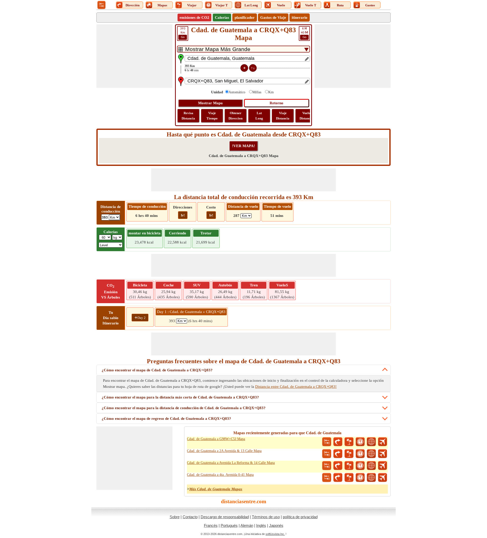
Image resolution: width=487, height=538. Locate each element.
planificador (245, 17)
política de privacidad (300, 517)
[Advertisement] (134, 56)
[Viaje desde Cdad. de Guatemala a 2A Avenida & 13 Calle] (349, 454)
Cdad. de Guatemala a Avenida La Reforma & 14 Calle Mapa (231, 463)
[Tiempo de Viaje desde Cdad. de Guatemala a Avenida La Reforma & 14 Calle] (360, 466)
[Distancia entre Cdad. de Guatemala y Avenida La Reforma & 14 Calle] (327, 466)
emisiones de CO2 (194, 17)
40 (304, 33)
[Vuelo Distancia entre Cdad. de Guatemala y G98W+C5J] (382, 442)
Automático (237, 92)
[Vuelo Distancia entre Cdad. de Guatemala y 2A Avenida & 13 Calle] (382, 454)
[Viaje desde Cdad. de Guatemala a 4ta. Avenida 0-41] (349, 478)
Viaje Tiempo (212, 115)
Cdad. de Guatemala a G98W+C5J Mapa (216, 439)
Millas (256, 92)
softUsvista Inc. (275, 533)
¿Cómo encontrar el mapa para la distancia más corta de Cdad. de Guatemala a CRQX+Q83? (180, 397)
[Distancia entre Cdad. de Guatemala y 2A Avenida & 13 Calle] (327, 454)
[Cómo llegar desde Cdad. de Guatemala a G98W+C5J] (338, 442)
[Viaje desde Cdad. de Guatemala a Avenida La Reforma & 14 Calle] (349, 466)
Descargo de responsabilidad (225, 517)
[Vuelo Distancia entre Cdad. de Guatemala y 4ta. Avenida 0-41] (382, 478)
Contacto (190, 517)
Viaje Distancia (282, 115)
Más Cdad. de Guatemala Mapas (215, 489)
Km (182, 33)
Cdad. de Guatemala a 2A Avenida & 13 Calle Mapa (224, 451)
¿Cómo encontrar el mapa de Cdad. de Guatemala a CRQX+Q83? (157, 370)
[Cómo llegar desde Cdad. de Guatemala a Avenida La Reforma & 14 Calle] (338, 466)
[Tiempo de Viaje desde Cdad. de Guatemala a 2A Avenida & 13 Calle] (360, 454)
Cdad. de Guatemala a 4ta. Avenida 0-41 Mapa (220, 475)
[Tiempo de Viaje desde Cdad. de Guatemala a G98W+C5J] (360, 442)
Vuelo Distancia (306, 115)
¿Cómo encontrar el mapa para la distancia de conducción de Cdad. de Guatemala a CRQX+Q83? (184, 408)
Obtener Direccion (235, 115)
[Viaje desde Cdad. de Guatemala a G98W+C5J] (349, 442)
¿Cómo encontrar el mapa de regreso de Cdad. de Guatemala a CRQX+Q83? (166, 418)
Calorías (222, 17)
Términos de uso (266, 517)
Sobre (175, 517)
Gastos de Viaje (273, 17)
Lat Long (259, 115)
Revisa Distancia (188, 115)
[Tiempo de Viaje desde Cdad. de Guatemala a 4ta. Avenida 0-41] (360, 478)
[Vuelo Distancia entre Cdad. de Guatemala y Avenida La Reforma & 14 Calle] (382, 466)
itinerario (299, 17)
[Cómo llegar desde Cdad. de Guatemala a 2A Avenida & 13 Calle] (338, 454)
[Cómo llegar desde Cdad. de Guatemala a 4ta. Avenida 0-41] (338, 478)
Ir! (183, 215)
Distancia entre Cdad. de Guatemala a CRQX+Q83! (296, 387)
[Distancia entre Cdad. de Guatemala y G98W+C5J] (327, 442)
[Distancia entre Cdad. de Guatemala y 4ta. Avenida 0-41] (327, 478)
